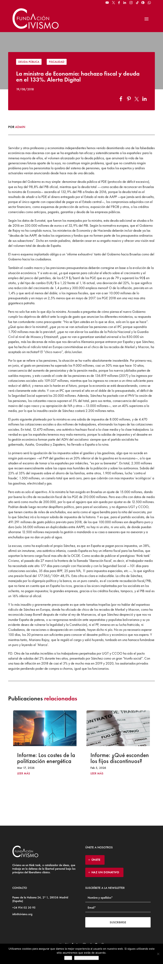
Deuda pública (28, 62)
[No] (158, 954)
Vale (68, 957)
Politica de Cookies (86, 957)
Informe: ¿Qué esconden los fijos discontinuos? (48, 758)
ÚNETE (95, 860)
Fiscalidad (56, 62)
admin (20, 127)
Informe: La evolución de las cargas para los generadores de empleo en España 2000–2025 (121, 764)
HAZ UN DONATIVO (105, 872)
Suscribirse (118, 922)
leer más (25, 773)
